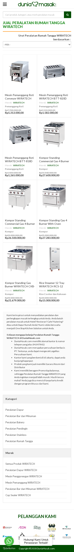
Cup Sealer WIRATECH (18, 495)
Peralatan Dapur (15, 409)
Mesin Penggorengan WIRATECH (24, 476)
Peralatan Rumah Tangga (19, 441)
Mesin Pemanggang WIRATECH (23, 482)
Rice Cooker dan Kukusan (52, 294)
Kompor (43, 169)
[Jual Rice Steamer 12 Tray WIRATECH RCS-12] (54, 260)
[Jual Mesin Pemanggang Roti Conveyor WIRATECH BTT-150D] (20, 72)
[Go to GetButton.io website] (9, 548)
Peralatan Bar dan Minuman (21, 416)
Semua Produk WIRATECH (20, 463)
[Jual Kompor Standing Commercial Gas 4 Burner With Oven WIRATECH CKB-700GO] (54, 134)
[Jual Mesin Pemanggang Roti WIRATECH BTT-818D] (20, 134)
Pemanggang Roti (14, 106)
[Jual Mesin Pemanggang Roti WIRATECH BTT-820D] (54, 72)
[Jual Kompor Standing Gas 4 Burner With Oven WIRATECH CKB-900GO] (54, 197)
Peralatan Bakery (15, 422)
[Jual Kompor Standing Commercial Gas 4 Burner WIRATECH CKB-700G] (20, 197)
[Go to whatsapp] (9, 541)
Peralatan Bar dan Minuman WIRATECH (27, 488)
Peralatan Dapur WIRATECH (21, 470)
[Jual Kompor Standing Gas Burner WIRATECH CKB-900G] (20, 260)
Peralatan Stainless (16, 434)
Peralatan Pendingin (17, 428)
